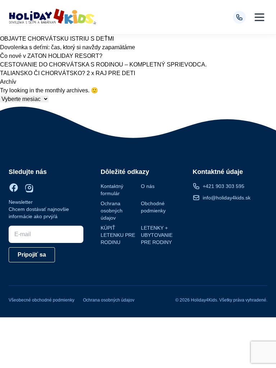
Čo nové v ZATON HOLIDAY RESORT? (51, 56)
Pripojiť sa (32, 255)
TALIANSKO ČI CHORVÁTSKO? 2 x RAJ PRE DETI (67, 73)
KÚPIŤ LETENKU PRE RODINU (118, 235)
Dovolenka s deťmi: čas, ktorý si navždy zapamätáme (67, 47)
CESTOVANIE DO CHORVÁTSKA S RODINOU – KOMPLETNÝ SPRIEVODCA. (103, 64)
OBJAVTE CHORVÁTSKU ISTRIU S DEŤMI (57, 39)
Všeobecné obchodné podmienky (41, 300)
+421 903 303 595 (223, 186)
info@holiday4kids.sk (226, 198)
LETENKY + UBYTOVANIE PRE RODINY (156, 235)
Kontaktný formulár (112, 189)
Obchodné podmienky (153, 207)
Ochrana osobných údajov (112, 211)
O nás (148, 186)
